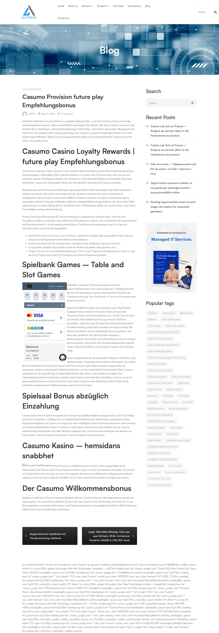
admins (31, 113)
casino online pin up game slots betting (166, 357)
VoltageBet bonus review (178, 440)
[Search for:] (207, 12)
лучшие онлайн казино (175, 472)
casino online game (175, 326)
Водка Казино (175, 466)
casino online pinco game (160, 351)
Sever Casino (176, 427)
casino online (154, 326)
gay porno (152, 396)
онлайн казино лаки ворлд (159, 478)
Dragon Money (154, 389)
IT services (183, 396)
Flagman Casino (174, 389)
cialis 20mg (183, 383)
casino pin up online (181, 377)
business (152, 319)
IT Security (168, 396)
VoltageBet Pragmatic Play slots (163, 446)
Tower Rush (172, 434)
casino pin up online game (160, 383)
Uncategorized (31, 89)
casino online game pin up (160, 338)
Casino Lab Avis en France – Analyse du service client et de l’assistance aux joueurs (169, 131)
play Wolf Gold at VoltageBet (161, 421)
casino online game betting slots (163, 332)
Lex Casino (188, 402)
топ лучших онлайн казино (159, 485)
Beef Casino (169, 313)
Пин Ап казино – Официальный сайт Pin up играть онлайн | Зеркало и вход (173, 168)
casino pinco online (157, 364)
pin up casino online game (160, 415)
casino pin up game (157, 377)
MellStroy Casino (156, 408)
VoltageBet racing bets (159, 453)
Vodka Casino (154, 440)
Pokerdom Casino (156, 427)
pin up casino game (178, 408)
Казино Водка (154, 472)
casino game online (171, 319)
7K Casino (153, 313)
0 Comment (67, 113)
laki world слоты (170, 402)
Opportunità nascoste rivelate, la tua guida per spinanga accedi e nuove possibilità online (171, 187)
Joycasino (152, 402)
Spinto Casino (154, 434)
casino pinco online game (160, 370)
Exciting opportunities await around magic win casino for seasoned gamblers (172, 206)
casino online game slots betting (163, 345)
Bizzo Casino (186, 313)
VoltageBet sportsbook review (162, 459)
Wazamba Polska (155, 466)
